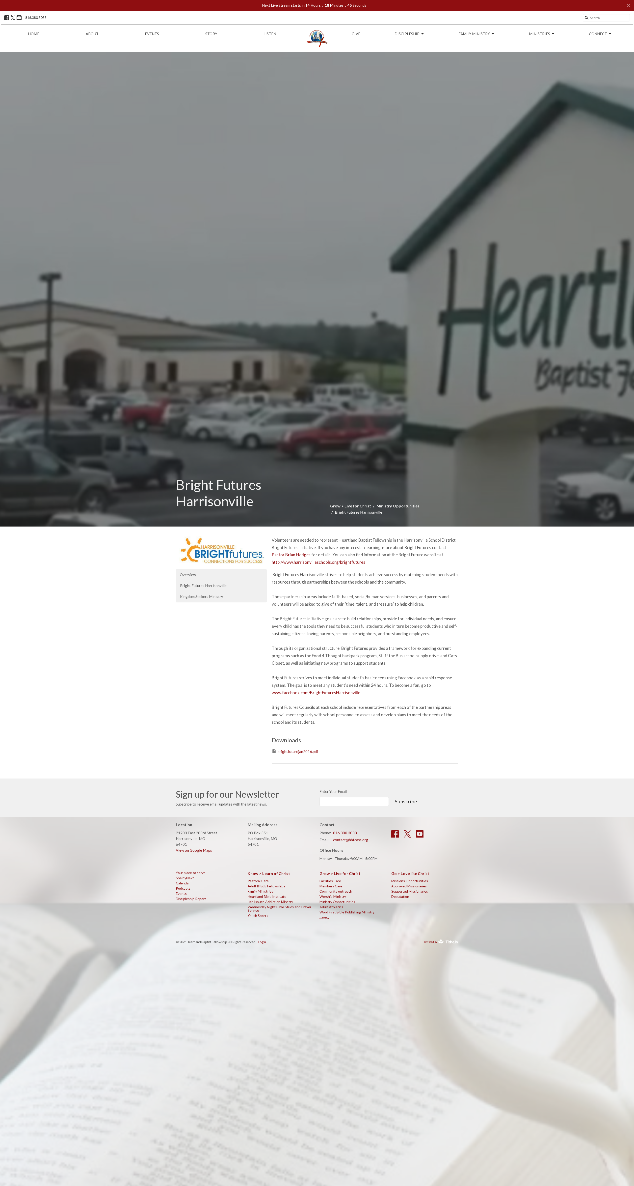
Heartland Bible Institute (267, 896)
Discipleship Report (191, 899)
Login (262, 942)
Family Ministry (474, 33)
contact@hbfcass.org (350, 840)
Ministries (539, 33)
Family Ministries (260, 891)
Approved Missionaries (409, 886)
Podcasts (183, 888)
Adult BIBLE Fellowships (266, 886)
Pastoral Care (258, 881)
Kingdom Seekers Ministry (201, 596)
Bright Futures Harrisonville (203, 585)
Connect (598, 33)
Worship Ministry (332, 896)
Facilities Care (330, 881)
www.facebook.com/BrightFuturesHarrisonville (316, 692)
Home (33, 33)
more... (324, 917)
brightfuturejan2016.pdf (298, 751)
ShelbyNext (185, 878)
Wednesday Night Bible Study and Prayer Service (279, 908)
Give (356, 33)
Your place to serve (191, 873)
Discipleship (407, 33)
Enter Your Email (333, 791)
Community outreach (335, 891)
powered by (438, 946)
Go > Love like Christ (410, 873)
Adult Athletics (331, 907)
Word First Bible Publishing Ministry (346, 912)
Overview (188, 574)
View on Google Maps (194, 850)
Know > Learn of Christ (269, 873)
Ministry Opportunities (398, 505)
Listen (270, 33)
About (92, 33)
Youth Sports (258, 915)
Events (152, 33)
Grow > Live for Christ (350, 505)
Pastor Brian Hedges (291, 554)
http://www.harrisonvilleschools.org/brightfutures (318, 562)
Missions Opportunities (409, 881)
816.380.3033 (36, 18)
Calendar (183, 883)
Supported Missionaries (409, 891)
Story (211, 33)
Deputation (400, 896)
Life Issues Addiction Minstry (270, 902)
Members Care (330, 886)
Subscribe (406, 801)
